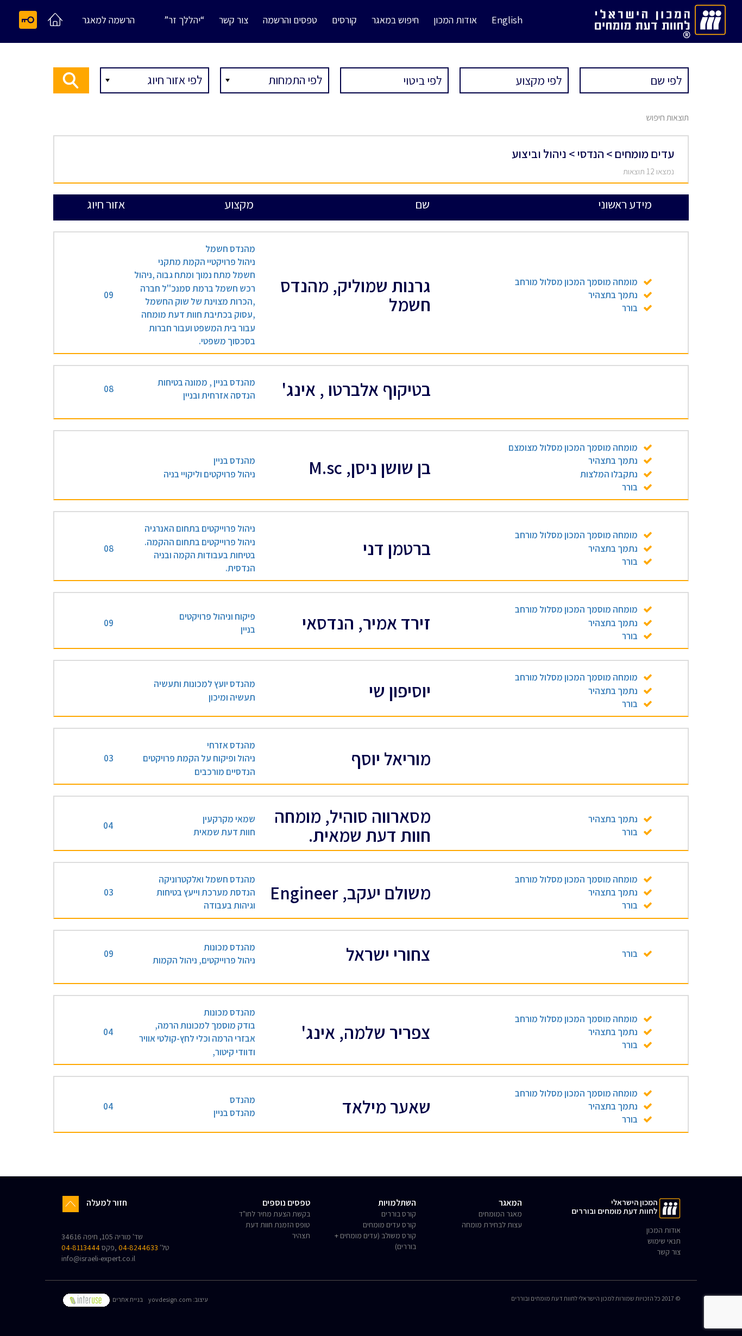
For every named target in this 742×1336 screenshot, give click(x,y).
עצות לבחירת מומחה (492, 1225)
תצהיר (301, 1235)
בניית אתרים (127, 1299)
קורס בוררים (398, 1214)
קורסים (344, 20)
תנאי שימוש (664, 1241)
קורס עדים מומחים (389, 1225)
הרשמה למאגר (108, 20)
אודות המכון (455, 20)
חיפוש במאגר (395, 20)
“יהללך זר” (184, 20)
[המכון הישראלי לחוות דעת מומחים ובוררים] (660, 19)
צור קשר (233, 20)
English (507, 20)
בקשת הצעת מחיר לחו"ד (274, 1214)
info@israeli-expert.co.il (98, 1258)
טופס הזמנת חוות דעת (278, 1225)
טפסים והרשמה (290, 20)
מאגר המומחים (500, 1214)
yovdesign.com (170, 1299)
